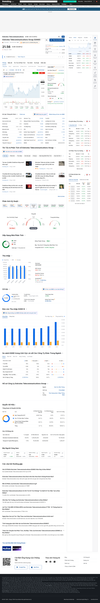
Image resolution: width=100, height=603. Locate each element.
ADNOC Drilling (32, 452)
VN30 (70, 53)
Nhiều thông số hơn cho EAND (57, 114)
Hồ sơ (10, 66)
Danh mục (67, 563)
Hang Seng (71, 65)
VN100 (70, 56)
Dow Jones (71, 63)
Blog (66, 557)
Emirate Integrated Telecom (60, 452)
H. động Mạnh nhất (73, 125)
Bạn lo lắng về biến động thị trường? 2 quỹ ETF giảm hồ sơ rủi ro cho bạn (46, 186)
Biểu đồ (10, 63)
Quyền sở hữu (16, 66)
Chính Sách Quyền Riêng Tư (82, 599)
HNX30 (70, 58)
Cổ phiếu (86, 37)
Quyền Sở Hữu (8, 405)
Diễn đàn (43, 63)
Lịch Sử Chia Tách (32, 66)
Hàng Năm (5, 316)
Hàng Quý (11, 316)
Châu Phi (85, 6)
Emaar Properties (7, 452)
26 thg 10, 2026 (40, 134)
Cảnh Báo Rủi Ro (94, 599)
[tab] (5, 206)
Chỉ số (74, 37)
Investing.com (5, 166)
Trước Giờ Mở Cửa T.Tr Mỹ (41, 6)
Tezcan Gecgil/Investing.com (46, 189)
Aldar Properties (44, 452)
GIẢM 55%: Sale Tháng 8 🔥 (70, 1)
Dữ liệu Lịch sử (23, 66)
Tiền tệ (70, 37)
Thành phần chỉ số (41, 66)
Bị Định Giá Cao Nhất (84, 179)
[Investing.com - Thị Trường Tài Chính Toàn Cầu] (8, 1)
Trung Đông (68, 6)
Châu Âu (63, 6)
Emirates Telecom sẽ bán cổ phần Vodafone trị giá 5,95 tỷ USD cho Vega (45, 164)
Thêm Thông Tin (21, 56)
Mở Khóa (61, 46)
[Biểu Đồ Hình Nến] (4, 70)
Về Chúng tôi (86, 557)
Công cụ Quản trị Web (70, 566)
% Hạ (85, 125)
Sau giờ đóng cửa (51, 6)
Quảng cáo (86, 560)
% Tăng (80, 125)
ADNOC (17, 452)
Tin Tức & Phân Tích (19, 63)
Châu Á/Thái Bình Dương (77, 6)
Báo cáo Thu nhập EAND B (13, 309)
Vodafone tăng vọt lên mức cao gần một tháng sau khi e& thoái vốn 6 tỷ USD (12, 187)
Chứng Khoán (6, 6)
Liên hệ (85, 563)
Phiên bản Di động (69, 560)
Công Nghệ (62, 390)
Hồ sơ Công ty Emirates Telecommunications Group (24, 383)
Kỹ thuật (36, 63)
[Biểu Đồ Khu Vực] (6, 70)
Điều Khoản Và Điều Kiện (69, 599)
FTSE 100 (71, 67)
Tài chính (30, 63)
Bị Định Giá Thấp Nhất (73, 179)
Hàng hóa (80, 37)
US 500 (70, 60)
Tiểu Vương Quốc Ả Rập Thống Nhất (57, 393)
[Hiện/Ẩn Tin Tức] (24, 70)
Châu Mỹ (58, 6)
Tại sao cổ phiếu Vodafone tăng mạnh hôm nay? (13, 163)
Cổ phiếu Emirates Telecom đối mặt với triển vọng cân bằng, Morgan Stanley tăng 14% (45, 176)
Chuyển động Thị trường (76, 121)
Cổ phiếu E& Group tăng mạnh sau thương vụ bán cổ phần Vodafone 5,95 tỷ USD (13, 176)
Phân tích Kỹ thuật (10, 201)
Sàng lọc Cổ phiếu (15, 6)
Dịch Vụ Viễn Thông (59, 387)
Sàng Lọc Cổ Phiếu (56, 4)
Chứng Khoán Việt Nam (25, 6)
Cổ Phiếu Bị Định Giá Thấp (74, 175)
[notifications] (94, 1)
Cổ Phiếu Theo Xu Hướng (76, 150)
